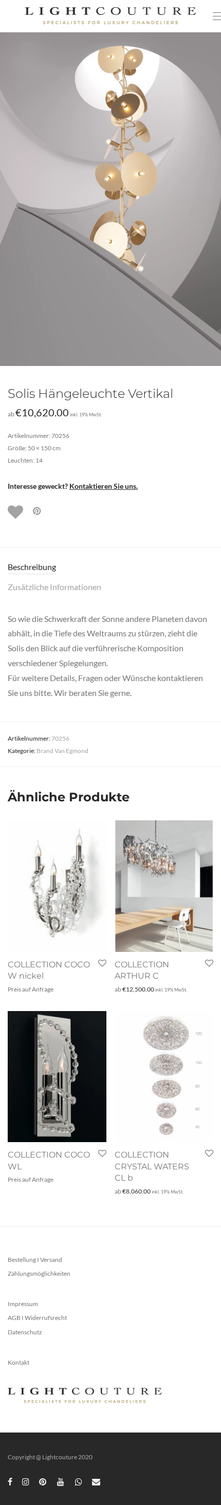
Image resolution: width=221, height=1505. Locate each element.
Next (211, 199)
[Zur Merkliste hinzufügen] (16, 512)
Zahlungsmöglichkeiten (39, 1273)
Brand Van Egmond (62, 751)
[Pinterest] (43, 1481)
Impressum (23, 1304)
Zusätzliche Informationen (54, 587)
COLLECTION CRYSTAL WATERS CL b (152, 1166)
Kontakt (18, 1362)
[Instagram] (25, 1481)
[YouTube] (61, 1481)
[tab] (110, 567)
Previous (10, 199)
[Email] (96, 1481)
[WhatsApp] (78, 1481)
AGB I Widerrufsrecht (37, 1318)
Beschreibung (32, 567)
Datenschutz (25, 1332)
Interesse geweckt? (73, 486)
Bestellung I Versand (35, 1259)
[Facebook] (10, 1481)
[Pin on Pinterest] (37, 511)
